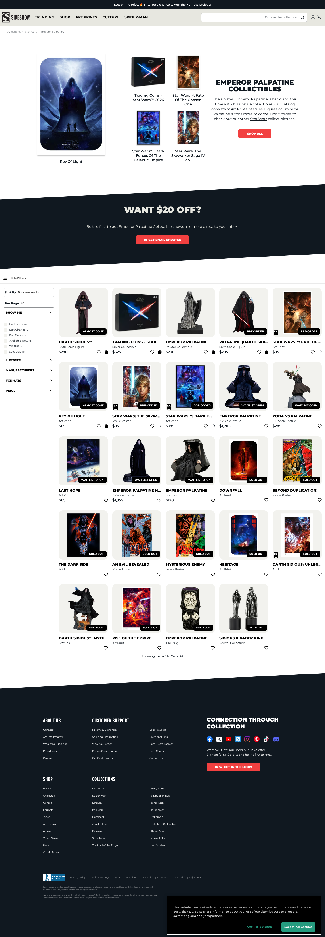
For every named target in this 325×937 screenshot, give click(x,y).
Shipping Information (105, 736)
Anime (47, 831)
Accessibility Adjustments (189, 877)
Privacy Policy (77, 877)
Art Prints (86, 17)
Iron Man (97, 809)
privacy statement (96, 898)
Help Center (156, 751)
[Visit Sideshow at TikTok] (266, 739)
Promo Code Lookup (104, 751)
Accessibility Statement (155, 877)
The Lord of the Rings (105, 845)
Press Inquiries (51, 751)
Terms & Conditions (126, 877)
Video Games (51, 838)
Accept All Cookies (298, 927)
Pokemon (157, 816)
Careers (47, 758)
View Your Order (102, 743)
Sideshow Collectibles (164, 824)
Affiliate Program (53, 736)
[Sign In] (313, 17)
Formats (48, 809)
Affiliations (49, 824)
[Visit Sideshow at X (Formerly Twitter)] (219, 739)
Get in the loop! (238, 767)
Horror (47, 845)
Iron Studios (158, 845)
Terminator (157, 809)
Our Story (48, 729)
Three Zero (157, 831)
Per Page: (12, 303)
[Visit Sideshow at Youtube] (228, 739)
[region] (244, 915)
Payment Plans (158, 736)
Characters (49, 795)
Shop (65, 17)
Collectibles (14, 31)
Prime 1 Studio (159, 838)
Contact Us (155, 758)
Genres (47, 802)
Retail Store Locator (161, 743)
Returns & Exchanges (104, 729)
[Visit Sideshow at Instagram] (247, 739)
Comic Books (51, 852)
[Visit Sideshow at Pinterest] (257, 739)
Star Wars (31, 31)
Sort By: (11, 292)
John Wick (157, 802)
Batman (97, 802)
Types (46, 816)
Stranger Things (160, 795)
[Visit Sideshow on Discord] (276, 739)
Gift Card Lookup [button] (102, 758)
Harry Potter (158, 788)
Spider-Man (136, 17)
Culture (111, 17)
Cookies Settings (100, 877)
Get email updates (164, 239)
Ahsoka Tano (99, 824)
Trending (44, 17)
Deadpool (98, 816)
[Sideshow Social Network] (238, 739)
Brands (47, 788)
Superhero (98, 838)
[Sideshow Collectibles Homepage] (16, 17)
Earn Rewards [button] (157, 729)
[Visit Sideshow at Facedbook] (210, 739)
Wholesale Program (55, 743)
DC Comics (99, 788)
